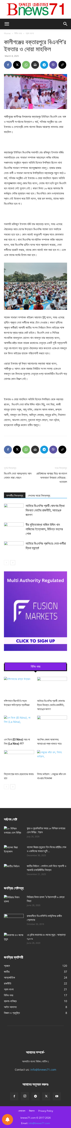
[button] (6, 24)
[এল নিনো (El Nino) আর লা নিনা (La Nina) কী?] (19, 726)
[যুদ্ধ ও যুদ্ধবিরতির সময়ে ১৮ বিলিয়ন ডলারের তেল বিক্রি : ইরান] (14, 833)
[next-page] (12, 562)
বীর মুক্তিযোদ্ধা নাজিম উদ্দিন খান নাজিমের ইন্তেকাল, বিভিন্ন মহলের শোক (44, 529)
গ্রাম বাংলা (30, 33)
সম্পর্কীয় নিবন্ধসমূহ (14, 495)
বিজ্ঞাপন (32, 1110)
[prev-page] (6, 562)
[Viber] (53, 65)
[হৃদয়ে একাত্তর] (35, 9)
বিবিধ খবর (18, 33)
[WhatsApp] (26, 65)
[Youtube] (57, 1096)
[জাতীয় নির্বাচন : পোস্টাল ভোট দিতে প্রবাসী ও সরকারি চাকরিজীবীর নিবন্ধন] (14, 871)
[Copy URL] (62, 65)
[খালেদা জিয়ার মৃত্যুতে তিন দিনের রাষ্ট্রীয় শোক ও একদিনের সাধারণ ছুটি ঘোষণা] (14, 852)
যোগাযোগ (21, 1110)
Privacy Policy (45, 1110)
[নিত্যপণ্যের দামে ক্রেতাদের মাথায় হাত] (19, 760)
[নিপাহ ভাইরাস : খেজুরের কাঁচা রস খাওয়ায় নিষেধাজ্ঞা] (52, 760)
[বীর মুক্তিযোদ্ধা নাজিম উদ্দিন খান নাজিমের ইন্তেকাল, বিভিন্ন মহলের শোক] (14, 529)
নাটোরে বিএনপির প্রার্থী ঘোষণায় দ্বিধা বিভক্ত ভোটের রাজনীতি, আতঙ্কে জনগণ (45, 510)
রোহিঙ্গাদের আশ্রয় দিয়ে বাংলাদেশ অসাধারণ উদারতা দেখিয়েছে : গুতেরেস (51, 478)
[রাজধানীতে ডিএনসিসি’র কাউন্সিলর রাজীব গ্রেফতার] (14, 921)
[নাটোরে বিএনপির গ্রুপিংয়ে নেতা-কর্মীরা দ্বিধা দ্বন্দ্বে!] (14, 548)
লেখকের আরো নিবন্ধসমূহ (39, 495)
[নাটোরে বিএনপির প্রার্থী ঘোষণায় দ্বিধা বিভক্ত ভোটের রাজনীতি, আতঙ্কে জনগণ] (14, 510)
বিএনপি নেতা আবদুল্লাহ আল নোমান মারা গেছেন (18, 475)
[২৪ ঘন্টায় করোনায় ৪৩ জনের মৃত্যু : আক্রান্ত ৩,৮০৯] (14, 940)
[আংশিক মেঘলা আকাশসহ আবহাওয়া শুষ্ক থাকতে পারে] (52, 726)
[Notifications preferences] (7, 1119)
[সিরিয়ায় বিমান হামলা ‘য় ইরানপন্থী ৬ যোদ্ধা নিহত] (14, 902)
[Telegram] (44, 65)
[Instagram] (25, 1096)
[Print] (35, 65)
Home (7, 33)
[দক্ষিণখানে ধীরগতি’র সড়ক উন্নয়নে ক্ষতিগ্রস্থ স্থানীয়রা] (19, 687)
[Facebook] (8, 65)
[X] (17, 65)
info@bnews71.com (43, 1069)
